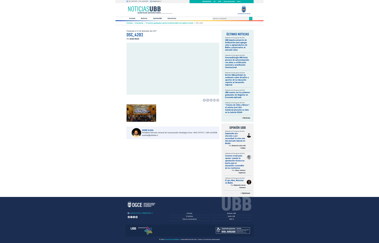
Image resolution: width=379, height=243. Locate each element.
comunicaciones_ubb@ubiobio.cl (141, 213)
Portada (132, 18)
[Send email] (214, 100)
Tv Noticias (189, 216)
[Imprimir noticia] (217, 100)
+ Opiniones (245, 193)
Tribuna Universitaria (189, 219)
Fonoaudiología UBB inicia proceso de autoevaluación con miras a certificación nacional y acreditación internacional (237, 62)
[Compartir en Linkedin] (211, 100)
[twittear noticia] (208, 100)
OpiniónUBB (157, 18)
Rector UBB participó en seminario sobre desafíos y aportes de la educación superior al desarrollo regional (237, 80)
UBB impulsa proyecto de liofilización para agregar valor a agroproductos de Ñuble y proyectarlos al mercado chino (236, 45)
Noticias (144, 18)
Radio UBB (231, 216)
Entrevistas (172, 18)
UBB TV (231, 219)
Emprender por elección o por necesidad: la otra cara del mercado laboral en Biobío (235, 138)
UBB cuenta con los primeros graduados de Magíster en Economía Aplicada (237, 95)
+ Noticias (246, 118)
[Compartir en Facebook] (204, 100)
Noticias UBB (231, 213)
